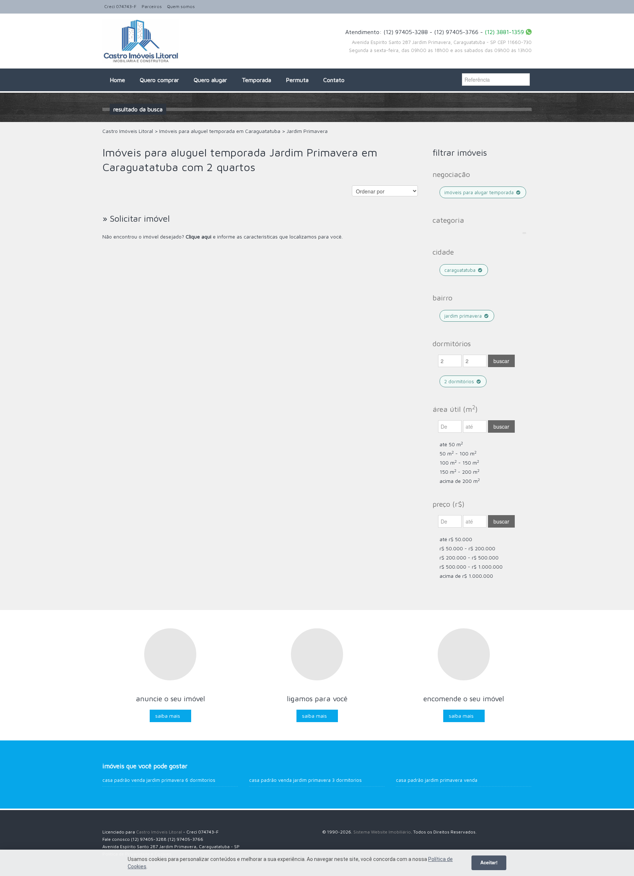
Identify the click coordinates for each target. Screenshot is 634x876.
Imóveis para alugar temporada (479, 192)
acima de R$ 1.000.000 (466, 576)
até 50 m (451, 444)
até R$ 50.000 (456, 539)
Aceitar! (489, 862)
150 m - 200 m (460, 472)
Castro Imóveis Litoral (159, 832)
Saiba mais (167, 716)
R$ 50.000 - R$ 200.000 (467, 548)
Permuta (297, 80)
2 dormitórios (460, 381)
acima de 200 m (460, 481)
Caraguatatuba (460, 270)
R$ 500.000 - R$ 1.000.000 (471, 566)
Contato (334, 80)
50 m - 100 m (458, 453)
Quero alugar (210, 80)
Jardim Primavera (463, 316)
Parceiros (152, 6)
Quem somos (181, 6)
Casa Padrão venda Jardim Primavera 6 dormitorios (158, 780)
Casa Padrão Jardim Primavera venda (436, 780)
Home (117, 80)
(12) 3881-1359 (504, 32)
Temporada (256, 80)
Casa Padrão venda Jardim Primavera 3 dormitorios (305, 780)
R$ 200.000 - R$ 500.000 (469, 557)
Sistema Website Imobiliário (382, 832)
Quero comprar (159, 80)
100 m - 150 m (459, 462)
